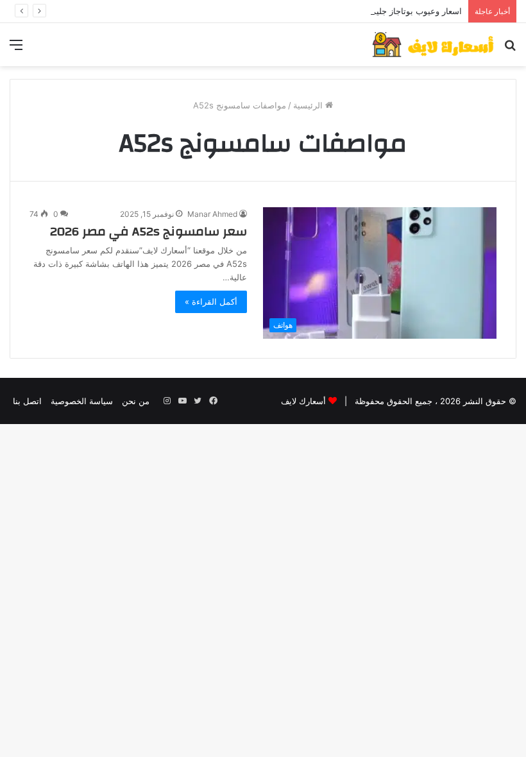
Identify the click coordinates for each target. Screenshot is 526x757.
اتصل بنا (27, 401)
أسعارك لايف (303, 401)
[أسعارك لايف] (433, 44)
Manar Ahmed (212, 214)
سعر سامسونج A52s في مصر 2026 (148, 231)
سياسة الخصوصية (82, 401)
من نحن (135, 401)
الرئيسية (309, 105)
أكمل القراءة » (211, 301)
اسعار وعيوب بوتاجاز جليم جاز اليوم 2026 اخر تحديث (367, 11)
